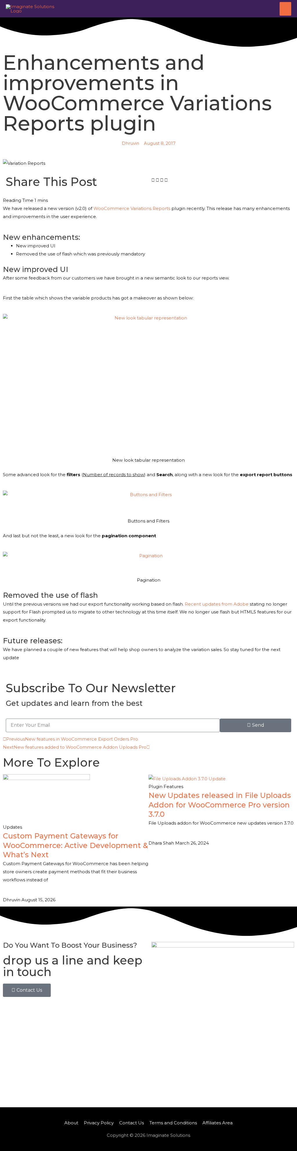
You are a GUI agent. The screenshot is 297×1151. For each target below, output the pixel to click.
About (71, 1123)
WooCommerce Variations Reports (131, 208)
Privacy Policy (99, 1123)
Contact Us (131, 1123)
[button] (153, 180)
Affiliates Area (217, 1123)
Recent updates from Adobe (217, 604)
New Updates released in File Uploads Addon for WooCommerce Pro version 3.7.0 (219, 805)
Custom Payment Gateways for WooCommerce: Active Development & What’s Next (75, 845)
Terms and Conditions (173, 1123)
